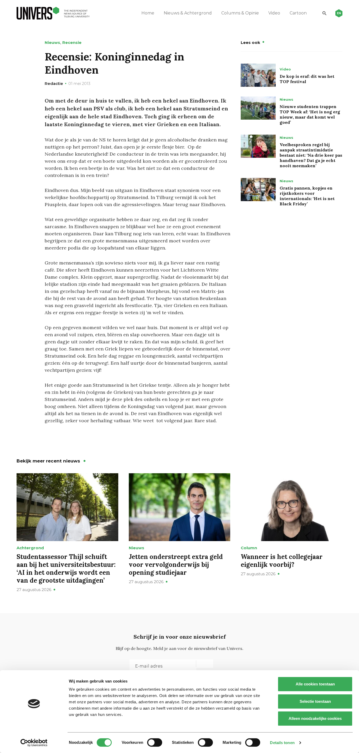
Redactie (54, 83)
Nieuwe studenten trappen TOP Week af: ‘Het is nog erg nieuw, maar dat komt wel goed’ (310, 114)
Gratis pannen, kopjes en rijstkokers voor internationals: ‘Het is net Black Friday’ (307, 195)
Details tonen (282, 742)
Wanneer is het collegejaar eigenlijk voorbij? (281, 561)
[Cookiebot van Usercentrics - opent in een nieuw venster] (34, 743)
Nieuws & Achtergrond (188, 13)
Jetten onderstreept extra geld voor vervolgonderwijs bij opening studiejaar (176, 565)
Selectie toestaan (315, 701)
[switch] (154, 742)
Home (147, 13)
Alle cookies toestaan (315, 684)
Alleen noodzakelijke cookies (315, 718)
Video (274, 13)
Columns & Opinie (240, 13)
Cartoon (298, 13)
